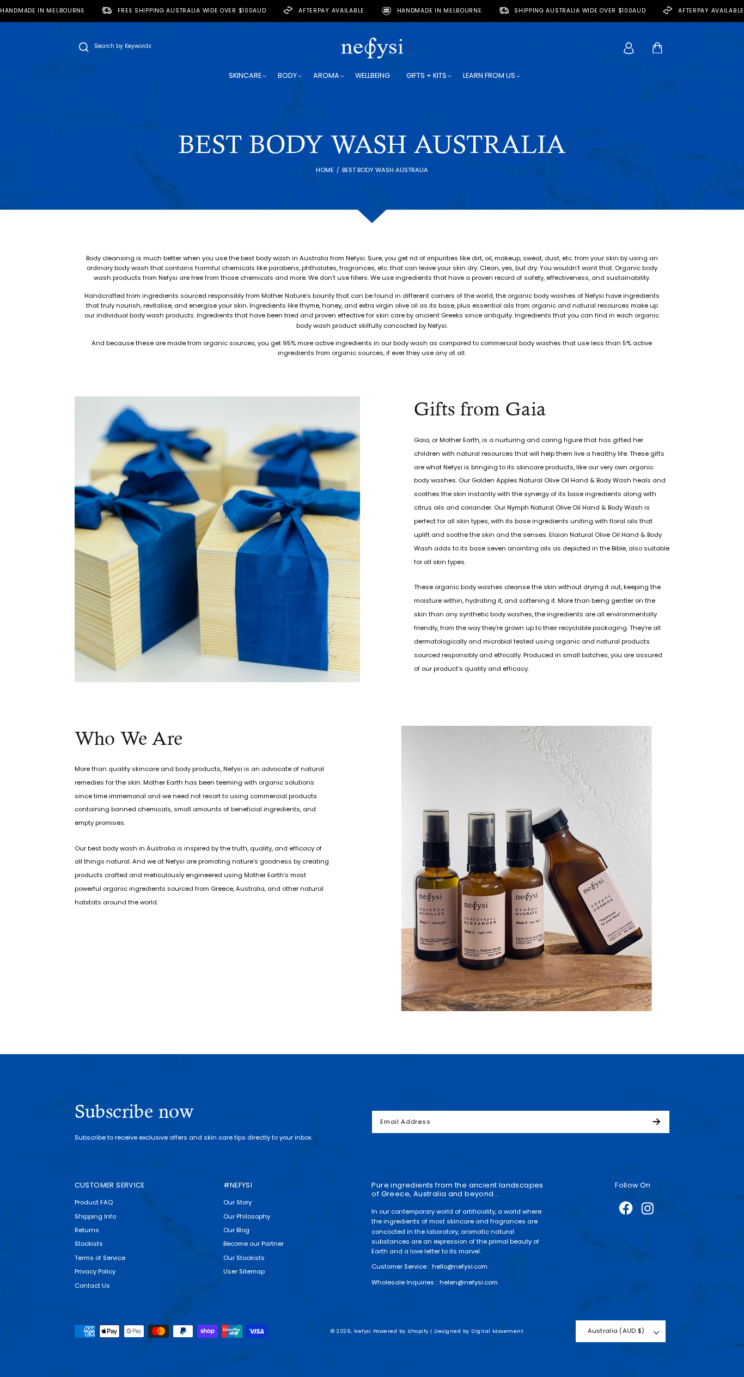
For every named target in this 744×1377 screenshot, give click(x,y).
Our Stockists (244, 1257)
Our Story (237, 1202)
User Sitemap (244, 1271)
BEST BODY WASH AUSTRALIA (385, 170)
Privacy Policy (95, 1271)
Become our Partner (253, 1243)
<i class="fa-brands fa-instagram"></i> (647, 1208)
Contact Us (92, 1285)
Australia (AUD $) (616, 1330)
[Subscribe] (660, 1122)
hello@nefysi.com (459, 1266)
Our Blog (236, 1230)
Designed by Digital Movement (478, 1331)
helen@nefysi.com (469, 1282)
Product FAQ (94, 1202)
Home (325, 170)
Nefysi (362, 1331)
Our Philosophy (246, 1216)
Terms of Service (100, 1257)
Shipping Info (95, 1216)
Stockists (89, 1243)
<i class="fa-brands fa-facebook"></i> (625, 1208)
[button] (84, 48)
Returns (87, 1230)
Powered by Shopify (401, 1331)
